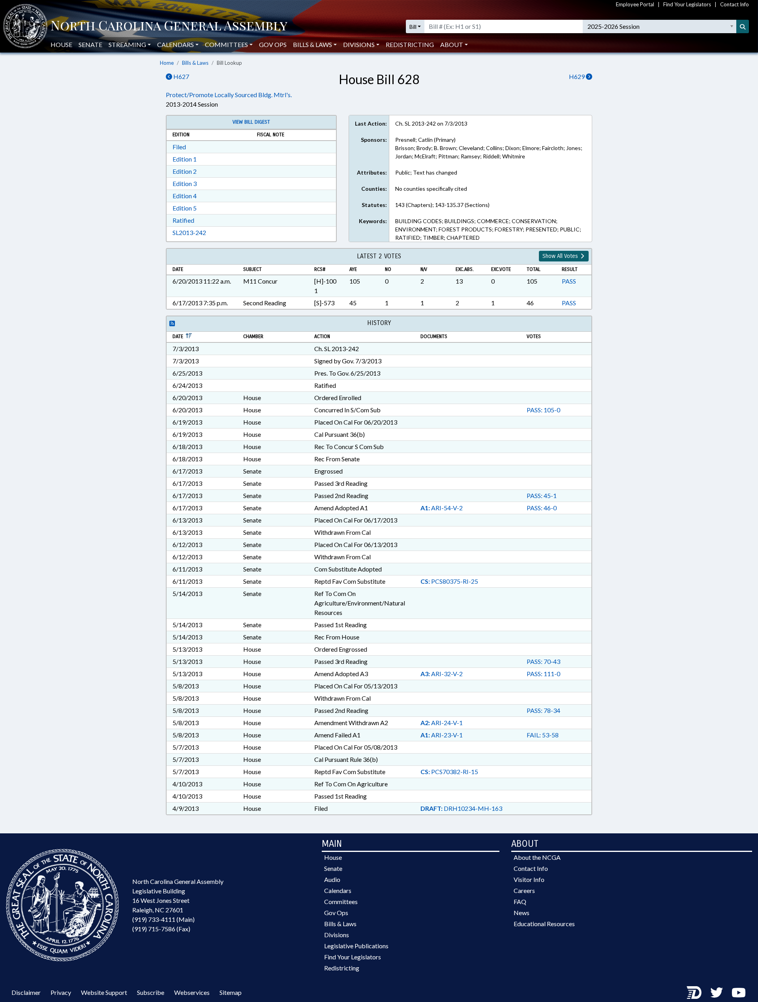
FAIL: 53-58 (543, 735)
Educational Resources (544, 923)
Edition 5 (185, 208)
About (451, 44)
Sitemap (231, 992)
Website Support (104, 992)
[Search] (742, 26)
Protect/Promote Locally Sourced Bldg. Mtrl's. (229, 94)
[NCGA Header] (169, 26)
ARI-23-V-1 (441, 735)
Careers (524, 890)
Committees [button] (226, 44)
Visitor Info (529, 879)
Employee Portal (635, 4)
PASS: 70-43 (543, 661)
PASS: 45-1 (542, 495)
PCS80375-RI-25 (449, 581)
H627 (180, 76)
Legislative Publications (356, 945)
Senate (90, 44)
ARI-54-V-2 (441, 507)
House (61, 44)
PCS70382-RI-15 (449, 771)
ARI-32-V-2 (441, 673)
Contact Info (734, 4)
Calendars (337, 890)
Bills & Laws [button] (312, 44)
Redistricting (410, 44)
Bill (413, 26)
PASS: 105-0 (543, 410)
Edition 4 (185, 195)
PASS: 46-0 (542, 507)
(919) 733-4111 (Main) (163, 919)
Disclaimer (26, 992)
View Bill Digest (251, 122)
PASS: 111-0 (543, 673)
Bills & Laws (195, 63)
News (521, 912)
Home (167, 63)
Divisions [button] (359, 44)
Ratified (183, 220)
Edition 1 (185, 159)
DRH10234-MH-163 (461, 808)
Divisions (336, 934)
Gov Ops (273, 44)
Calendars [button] (175, 44)
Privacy (61, 992)
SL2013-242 (189, 232)
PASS (569, 281)
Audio (332, 879)
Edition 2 (185, 171)
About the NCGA (537, 857)
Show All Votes (561, 256)
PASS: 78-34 (543, 710)
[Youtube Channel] (738, 992)
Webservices (192, 992)
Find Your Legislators (687, 4)
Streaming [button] (127, 44)
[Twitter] (716, 992)
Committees (341, 901)
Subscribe (150, 992)
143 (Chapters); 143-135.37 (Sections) (442, 204)
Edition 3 (185, 183)
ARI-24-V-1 (441, 722)
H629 (577, 76)
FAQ (520, 901)
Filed (179, 146)
